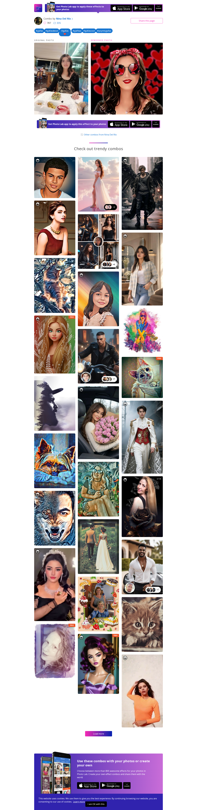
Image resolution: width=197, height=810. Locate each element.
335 (59, 22)
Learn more (79, 801)
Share (147, 20)
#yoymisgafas (104, 30)
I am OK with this (96, 804)
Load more (98, 733)
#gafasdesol (51, 30)
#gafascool (89, 30)
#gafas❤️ (64, 32)
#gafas (39, 30)
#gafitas (77, 30)
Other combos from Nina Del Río (100, 134)
